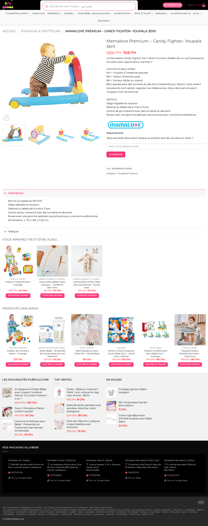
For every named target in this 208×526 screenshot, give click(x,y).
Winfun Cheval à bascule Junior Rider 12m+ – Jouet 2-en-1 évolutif (121, 353)
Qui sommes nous (142, 510)
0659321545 (133, 472)
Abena (200, 510)
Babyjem (33, 512)
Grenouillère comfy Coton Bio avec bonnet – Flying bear (86, 284)
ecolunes (174, 512)
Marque (13, 231)
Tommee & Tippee (105, 512)
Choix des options (52, 295)
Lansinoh (190, 510)
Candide (20, 514)
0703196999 (55, 475)
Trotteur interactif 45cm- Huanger (18, 283)
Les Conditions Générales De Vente (22, 507)
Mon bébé (133, 512)
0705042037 (173, 475)
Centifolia (9, 512)
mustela (193, 512)
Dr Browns (53, 514)
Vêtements (53, 13)
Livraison (82, 507)
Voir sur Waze (134, 478)
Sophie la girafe (83, 514)
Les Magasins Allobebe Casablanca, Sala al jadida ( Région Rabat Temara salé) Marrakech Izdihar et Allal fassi (67, 510)
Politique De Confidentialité (60, 507)
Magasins (103, 21)
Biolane (110, 514)
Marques (160, 13)
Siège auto (38, 13)
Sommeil (69, 13)
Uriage (41, 514)
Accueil (9, 31)
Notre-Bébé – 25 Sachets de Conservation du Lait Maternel (52, 353)
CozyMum (178, 510)
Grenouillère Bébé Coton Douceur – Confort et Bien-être (52, 284)
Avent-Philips (46, 512)
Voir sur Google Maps (21, 478)
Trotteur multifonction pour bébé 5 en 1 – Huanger (155, 353)
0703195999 (94, 475)
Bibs (80, 512)
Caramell (99, 514)
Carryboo (66, 514)
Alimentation (122, 13)
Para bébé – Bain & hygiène (94, 13)
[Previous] (8, 79)
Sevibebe (31, 514)
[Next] (95, 79)
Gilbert (72, 512)
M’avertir (115, 154)
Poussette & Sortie (17, 13)
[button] (172, 5)
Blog (196, 13)
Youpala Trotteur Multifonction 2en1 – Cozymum (190, 353)
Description (16, 193)
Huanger (121, 512)
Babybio (166, 510)
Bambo (157, 510)
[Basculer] (5, 193)
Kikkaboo (21, 512)
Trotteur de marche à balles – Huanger (18, 352)
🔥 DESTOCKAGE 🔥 (180, 13)
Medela (144, 512)
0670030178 (17, 472)
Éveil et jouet (143, 13)
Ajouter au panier (18, 295)
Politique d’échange (100, 507)
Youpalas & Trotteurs (41, 31)
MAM (184, 512)
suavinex (155, 512)
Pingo (164, 512)
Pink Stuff (148, 514)
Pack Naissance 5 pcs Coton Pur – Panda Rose (86, 352)
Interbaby (61, 512)
